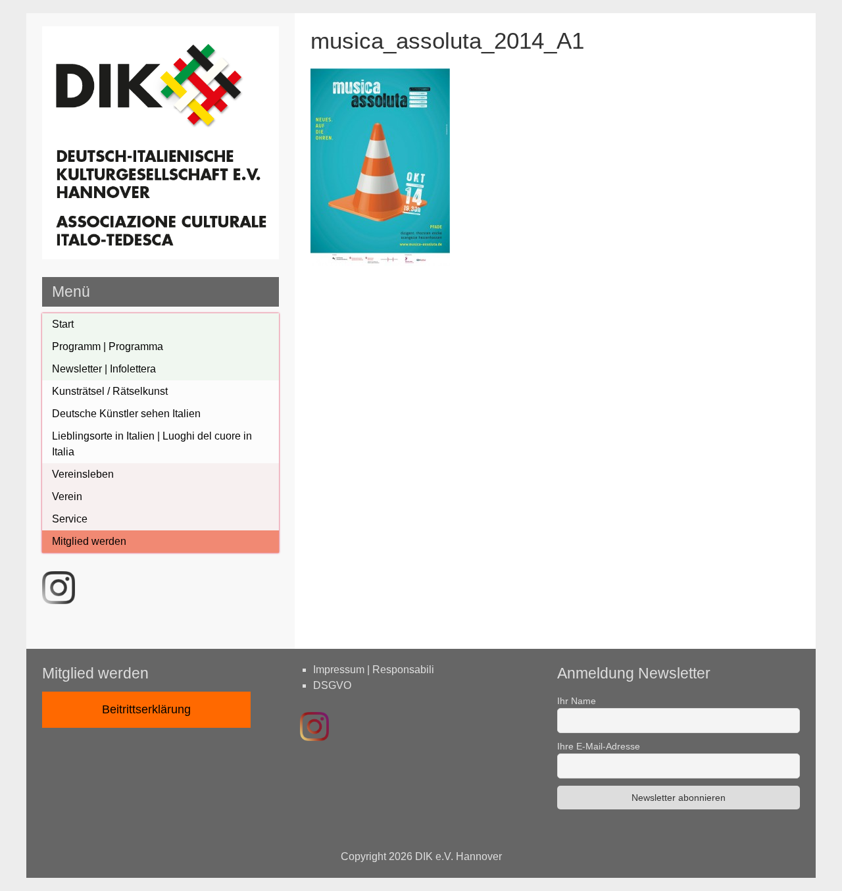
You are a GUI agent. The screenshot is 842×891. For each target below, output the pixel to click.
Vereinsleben (83, 474)
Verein (67, 496)
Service (69, 518)
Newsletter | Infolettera (104, 368)
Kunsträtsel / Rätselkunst (110, 391)
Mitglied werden (89, 541)
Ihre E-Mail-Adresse (598, 746)
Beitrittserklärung (146, 709)
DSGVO (332, 685)
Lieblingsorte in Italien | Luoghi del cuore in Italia (152, 443)
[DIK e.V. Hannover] (160, 255)
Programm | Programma (107, 346)
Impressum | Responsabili (373, 669)
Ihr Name (576, 701)
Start (63, 324)
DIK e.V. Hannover (458, 856)
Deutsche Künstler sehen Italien (126, 413)
